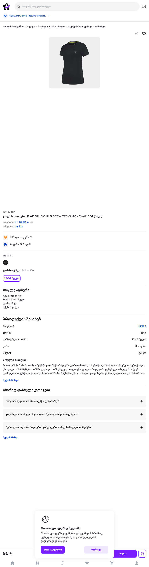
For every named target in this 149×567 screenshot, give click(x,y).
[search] (18, 6)
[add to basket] (142, 554)
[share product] (136, 33)
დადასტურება (53, 549)
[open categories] (37, 563)
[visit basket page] (111, 563)
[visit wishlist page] (86, 563)
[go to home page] (6, 6)
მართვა (96, 549)
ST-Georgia (22, 222)
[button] (62, 563)
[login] (136, 563)
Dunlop (19, 226)
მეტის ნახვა (11, 437)
